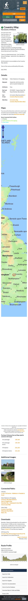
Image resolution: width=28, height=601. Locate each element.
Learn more (18, 599)
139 (16, 439)
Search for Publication (7, 577)
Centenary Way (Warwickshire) (8, 499)
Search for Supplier (7, 580)
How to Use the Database (8, 587)
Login (14, 13)
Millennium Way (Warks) (7, 511)
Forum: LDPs (5, 593)
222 (19, 447)
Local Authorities (20, 429)
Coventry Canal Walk (6, 509)
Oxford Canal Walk (6, 504)
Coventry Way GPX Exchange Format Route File (13, 533)
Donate (22, 8)
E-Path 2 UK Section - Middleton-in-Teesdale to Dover (13, 494)
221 (16, 447)
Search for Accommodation (9, 583)
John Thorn (22, 431)
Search (22, 20)
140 (19, 439)
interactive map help (19, 114)
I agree (24, 599)
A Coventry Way (14, 100)
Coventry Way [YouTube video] (17, 101)
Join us (7, 17)
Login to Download (22, 537)
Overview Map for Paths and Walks (11, 590)
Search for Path (6, 574)
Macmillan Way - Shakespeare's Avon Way (11, 503)
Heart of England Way (6, 501)
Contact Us (20, 17)
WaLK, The (3, 512)
